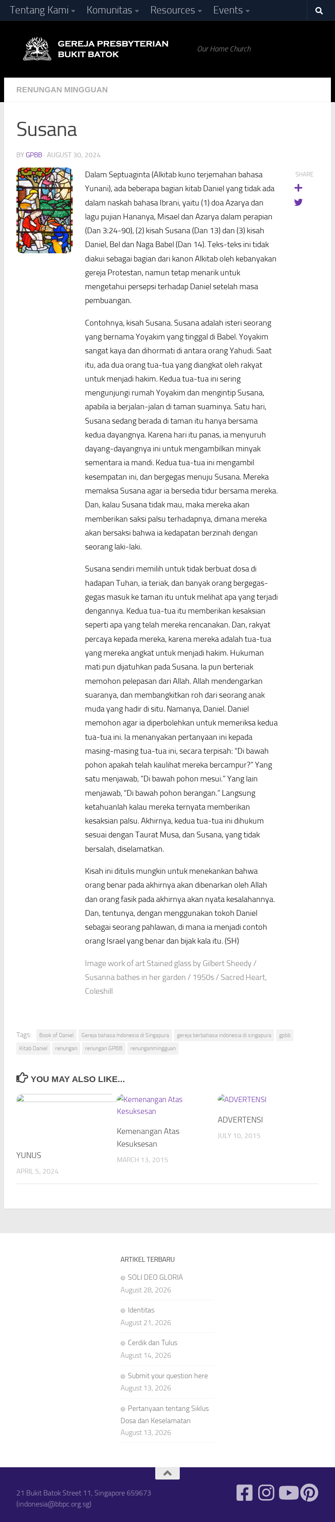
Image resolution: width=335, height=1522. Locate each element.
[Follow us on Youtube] (288, 1493)
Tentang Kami (39, 10)
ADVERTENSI (240, 1120)
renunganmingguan (153, 1048)
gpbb (284, 1035)
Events (228, 10)
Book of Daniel (56, 1035)
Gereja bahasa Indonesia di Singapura (125, 1035)
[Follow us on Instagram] (266, 1493)
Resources (172, 10)
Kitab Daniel (33, 1048)
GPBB (34, 155)
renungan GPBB (104, 1048)
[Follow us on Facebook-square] (244, 1493)
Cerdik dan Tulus (152, 1342)
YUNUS (28, 1155)
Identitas (141, 1310)
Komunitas (109, 10)
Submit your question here (168, 1375)
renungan (66, 1048)
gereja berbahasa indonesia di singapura (224, 1035)
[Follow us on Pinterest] (309, 1493)
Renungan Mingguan (62, 89)
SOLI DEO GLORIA (155, 1277)
